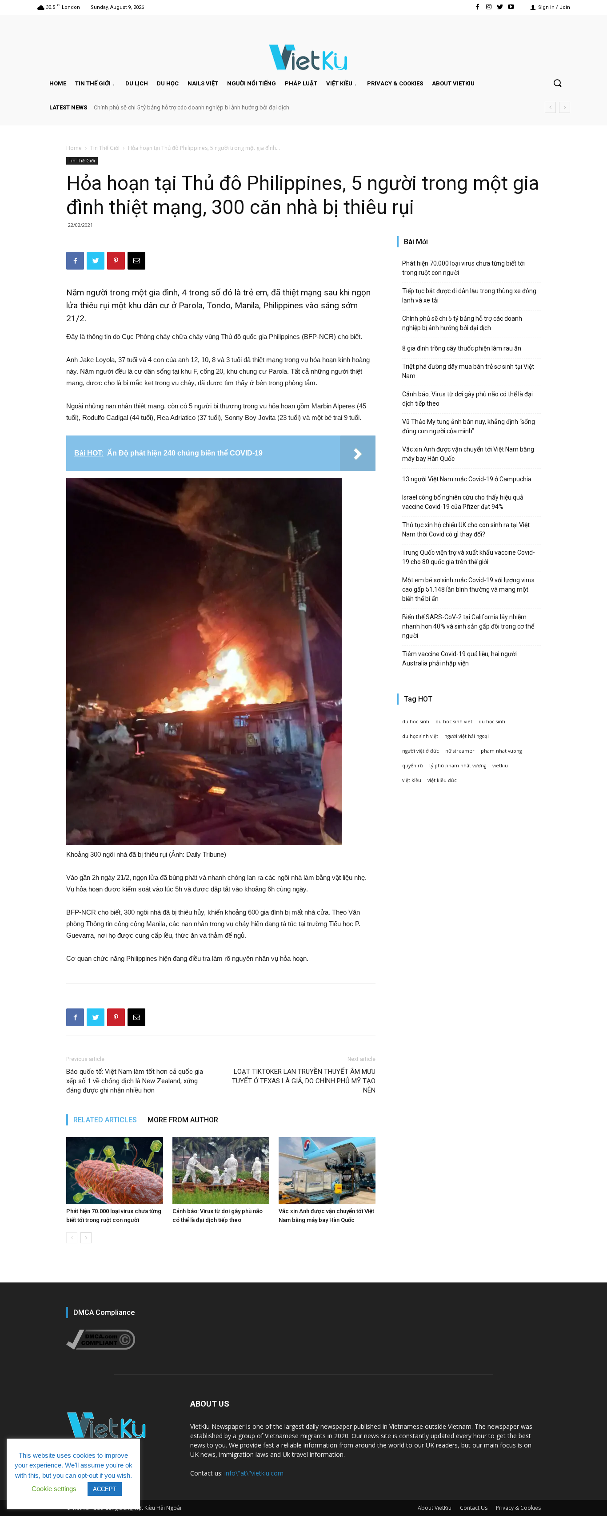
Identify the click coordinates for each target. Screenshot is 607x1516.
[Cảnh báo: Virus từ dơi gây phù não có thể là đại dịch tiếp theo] (220, 1170)
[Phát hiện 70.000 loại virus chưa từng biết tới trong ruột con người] (114, 1170)
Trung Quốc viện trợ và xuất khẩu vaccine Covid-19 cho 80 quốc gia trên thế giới (468, 557)
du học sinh (492, 721)
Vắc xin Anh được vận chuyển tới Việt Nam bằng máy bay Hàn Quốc (468, 454)
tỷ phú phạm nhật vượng (457, 765)
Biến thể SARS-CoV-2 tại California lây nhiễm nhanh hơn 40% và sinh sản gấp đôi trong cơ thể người (468, 626)
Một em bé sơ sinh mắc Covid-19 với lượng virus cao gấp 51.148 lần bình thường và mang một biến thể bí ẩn (468, 589)
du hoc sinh (415, 721)
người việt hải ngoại (466, 736)
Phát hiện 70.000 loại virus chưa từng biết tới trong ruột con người (463, 268)
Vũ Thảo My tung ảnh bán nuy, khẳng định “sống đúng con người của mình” (468, 426)
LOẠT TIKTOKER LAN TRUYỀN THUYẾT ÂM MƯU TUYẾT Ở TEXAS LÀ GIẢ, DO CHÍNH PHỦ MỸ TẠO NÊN (303, 1081)
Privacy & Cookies (518, 1508)
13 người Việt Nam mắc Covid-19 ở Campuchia (466, 479)
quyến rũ (412, 765)
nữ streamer (460, 751)
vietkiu (500, 765)
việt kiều (411, 780)
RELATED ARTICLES (105, 1120)
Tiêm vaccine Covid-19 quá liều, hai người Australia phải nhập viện (459, 658)
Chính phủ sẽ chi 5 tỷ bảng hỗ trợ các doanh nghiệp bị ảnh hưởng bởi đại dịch (191, 107)
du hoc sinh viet (453, 721)
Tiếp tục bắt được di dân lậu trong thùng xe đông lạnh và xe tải (469, 295)
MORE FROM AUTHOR (183, 1120)
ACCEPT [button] (104, 1489)
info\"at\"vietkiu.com (254, 1473)
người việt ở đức (420, 751)
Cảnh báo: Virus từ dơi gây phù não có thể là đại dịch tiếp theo (467, 399)
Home (74, 148)
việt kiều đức (442, 780)
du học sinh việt (420, 736)
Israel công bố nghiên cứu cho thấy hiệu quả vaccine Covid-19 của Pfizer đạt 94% (462, 502)
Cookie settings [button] (54, 1488)
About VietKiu (434, 1508)
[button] (557, 84)
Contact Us (473, 1508)
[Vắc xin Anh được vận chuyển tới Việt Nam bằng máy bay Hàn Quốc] (327, 1170)
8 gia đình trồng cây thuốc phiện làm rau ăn (461, 348)
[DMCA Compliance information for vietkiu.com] (100, 1347)
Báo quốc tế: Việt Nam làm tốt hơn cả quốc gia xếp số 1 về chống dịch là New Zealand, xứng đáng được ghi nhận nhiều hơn (134, 1081)
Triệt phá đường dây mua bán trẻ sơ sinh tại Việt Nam (468, 371)
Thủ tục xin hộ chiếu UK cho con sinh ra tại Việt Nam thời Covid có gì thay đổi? (466, 529)
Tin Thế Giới (105, 148)
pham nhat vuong (501, 751)
